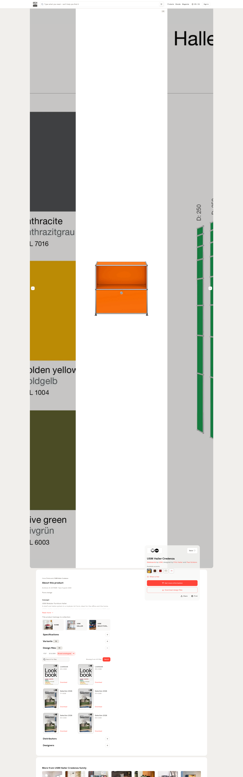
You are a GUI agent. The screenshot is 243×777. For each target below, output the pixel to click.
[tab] (44, 654)
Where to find (154, 577)
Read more (46, 612)
